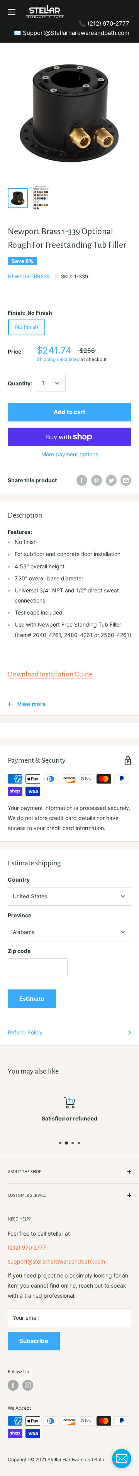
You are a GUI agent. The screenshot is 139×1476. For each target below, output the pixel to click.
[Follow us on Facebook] (13, 1385)
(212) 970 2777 (27, 1247)
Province (19, 915)
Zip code (19, 951)
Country (19, 879)
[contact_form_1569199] (121, 1458)
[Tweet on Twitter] (111, 480)
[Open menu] (11, 12)
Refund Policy (25, 1032)
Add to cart (69, 412)
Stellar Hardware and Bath (75, 1459)
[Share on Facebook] (81, 480)
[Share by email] (125, 480)
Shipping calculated (58, 359)
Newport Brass (29, 276)
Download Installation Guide (50, 674)
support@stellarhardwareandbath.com (56, 1261)
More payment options (69, 454)
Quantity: (20, 383)
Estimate (31, 998)
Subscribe (33, 1341)
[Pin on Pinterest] (96, 480)
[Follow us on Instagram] (27, 1385)
